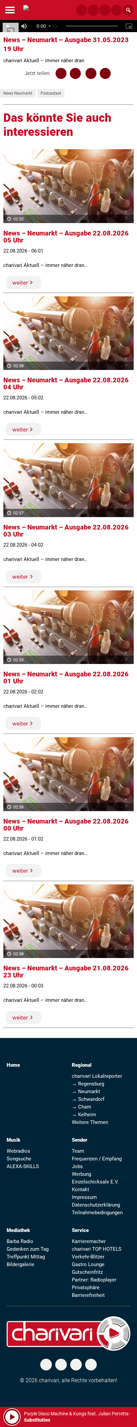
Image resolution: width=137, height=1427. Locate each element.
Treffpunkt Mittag (26, 1257)
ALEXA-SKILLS (23, 1166)
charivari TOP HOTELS (96, 1249)
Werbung (81, 1174)
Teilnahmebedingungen (97, 1213)
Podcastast (51, 93)
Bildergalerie (20, 1264)
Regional (81, 1065)
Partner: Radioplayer (94, 1280)
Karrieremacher (89, 1241)
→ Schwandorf (88, 1099)
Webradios (18, 1151)
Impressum (84, 1197)
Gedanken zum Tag (28, 1249)
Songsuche (19, 1159)
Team (78, 1151)
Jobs (77, 1166)
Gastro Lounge (88, 1264)
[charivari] (26, 9)
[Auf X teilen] (75, 73)
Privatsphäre (85, 1288)
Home (13, 1065)
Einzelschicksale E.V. (95, 1182)
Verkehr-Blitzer (88, 1257)
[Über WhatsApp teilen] (90, 73)
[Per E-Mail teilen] (105, 73)
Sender (79, 1140)
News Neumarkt (17, 93)
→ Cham (81, 1107)
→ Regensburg (88, 1084)
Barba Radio (20, 1241)
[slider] (92, 26)
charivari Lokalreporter (97, 1076)
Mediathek (18, 1230)
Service (80, 1230)
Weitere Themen (90, 1122)
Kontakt (80, 1189)
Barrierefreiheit (88, 1295)
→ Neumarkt (86, 1091)
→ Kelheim (84, 1115)
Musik (13, 1140)
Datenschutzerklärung (96, 1205)
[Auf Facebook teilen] (61, 73)
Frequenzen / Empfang (97, 1159)
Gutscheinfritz (87, 1272)
